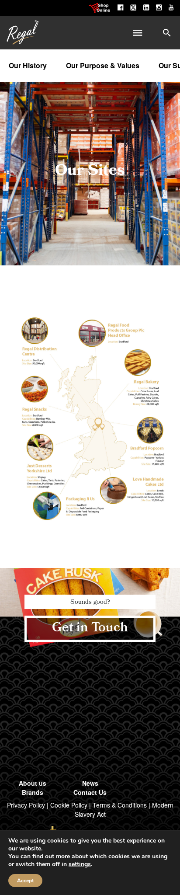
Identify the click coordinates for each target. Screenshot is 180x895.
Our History (28, 65)
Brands (32, 792)
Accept (25, 880)
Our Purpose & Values (102, 65)
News (90, 783)
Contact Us (90, 792)
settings (80, 864)
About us (32, 783)
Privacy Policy (26, 805)
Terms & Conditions (120, 805)
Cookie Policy (68, 805)
